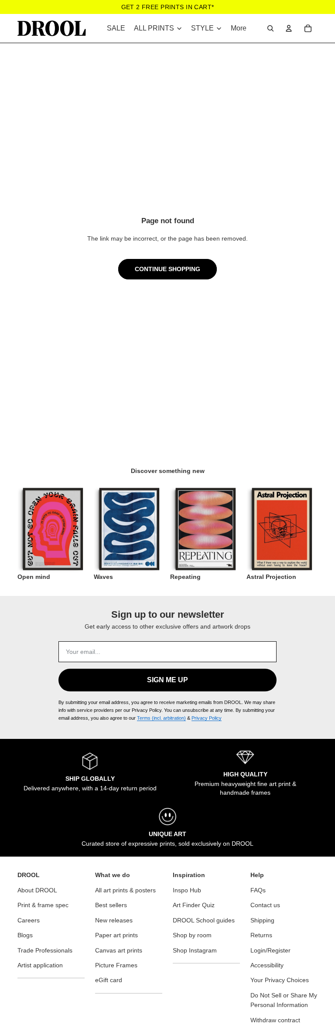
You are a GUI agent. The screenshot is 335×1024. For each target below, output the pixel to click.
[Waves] (129, 529)
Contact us (265, 905)
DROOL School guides (204, 920)
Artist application (40, 965)
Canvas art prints (118, 950)
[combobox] (270, 28)
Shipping (262, 920)
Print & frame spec (42, 905)
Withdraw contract (275, 1020)
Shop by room (192, 935)
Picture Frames (116, 965)
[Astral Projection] (282, 529)
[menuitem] (238, 28)
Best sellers (111, 905)
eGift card (108, 979)
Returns (261, 935)
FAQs (258, 890)
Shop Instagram (195, 950)
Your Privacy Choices (279, 979)
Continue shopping (167, 268)
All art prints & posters (125, 890)
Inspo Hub (187, 890)
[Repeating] (205, 529)
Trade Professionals (44, 950)
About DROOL (37, 890)
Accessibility (267, 965)
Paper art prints (116, 935)
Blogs (25, 935)
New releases (114, 920)
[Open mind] (53, 529)
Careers (28, 920)
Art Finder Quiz (194, 905)
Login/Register (270, 950)
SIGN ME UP (167, 680)
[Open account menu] (288, 28)
